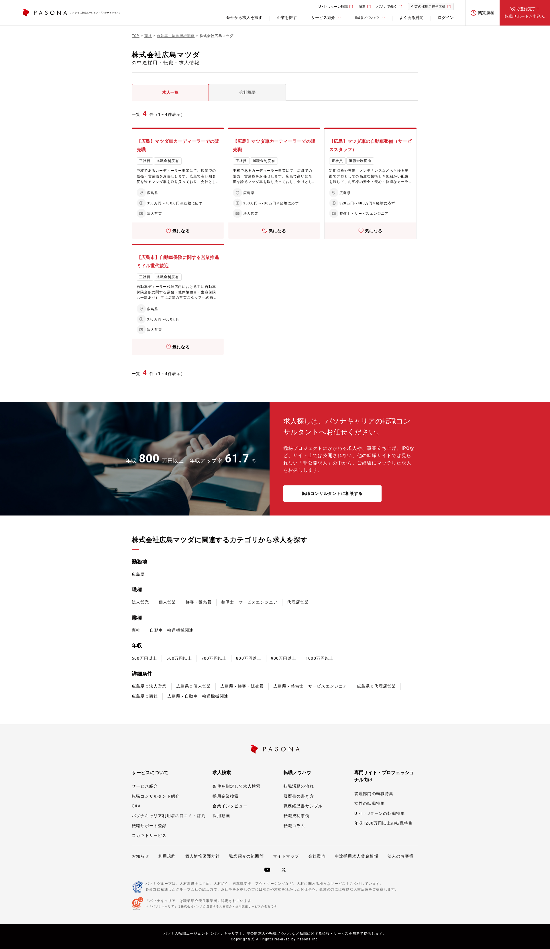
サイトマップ (286, 856)
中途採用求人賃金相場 (356, 856)
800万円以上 (248, 658)
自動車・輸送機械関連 (171, 630)
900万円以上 (283, 658)
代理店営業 (298, 602)
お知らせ (140, 856)
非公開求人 (315, 463)
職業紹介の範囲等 (246, 856)
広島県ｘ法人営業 (149, 686)
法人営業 (140, 602)
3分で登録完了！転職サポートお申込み (525, 12)
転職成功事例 (297, 815)
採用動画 (221, 815)
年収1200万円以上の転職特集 (383, 823)
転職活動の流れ (299, 786)
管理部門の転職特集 (374, 793)
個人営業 (167, 602)
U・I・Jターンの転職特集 (379, 813)
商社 (136, 630)
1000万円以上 (320, 658)
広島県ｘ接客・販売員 (242, 686)
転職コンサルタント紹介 (156, 796)
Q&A (136, 806)
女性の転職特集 (369, 803)
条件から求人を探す (244, 17)
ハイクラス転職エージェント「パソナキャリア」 (95, 12)
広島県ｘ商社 (145, 696)
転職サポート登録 (149, 825)
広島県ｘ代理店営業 (376, 686)
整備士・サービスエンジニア (249, 602)
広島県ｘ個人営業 (193, 686)
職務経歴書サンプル (303, 806)
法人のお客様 (401, 856)
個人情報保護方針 (202, 856)
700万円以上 (214, 658)
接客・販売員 (199, 602)
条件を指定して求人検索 (236, 786)
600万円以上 (179, 658)
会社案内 (317, 856)
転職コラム (294, 825)
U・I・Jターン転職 (333, 7)
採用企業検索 (226, 796)
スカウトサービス (149, 835)
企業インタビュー (230, 806)
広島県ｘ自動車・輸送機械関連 (197, 696)
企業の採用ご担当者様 (428, 7)
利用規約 (167, 856)
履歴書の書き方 (299, 796)
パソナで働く (386, 7)
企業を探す (287, 17)
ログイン (446, 17)
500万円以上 (144, 658)
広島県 (138, 574)
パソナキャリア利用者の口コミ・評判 (169, 815)
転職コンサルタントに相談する (332, 493)
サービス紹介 (145, 786)
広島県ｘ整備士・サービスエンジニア (310, 686)
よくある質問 (411, 17)
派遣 (362, 7)
